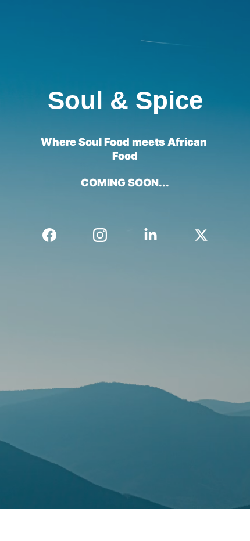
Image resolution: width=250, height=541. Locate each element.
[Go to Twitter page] (201, 235)
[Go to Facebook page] (55, 235)
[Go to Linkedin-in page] (156, 235)
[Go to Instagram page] (106, 235)
